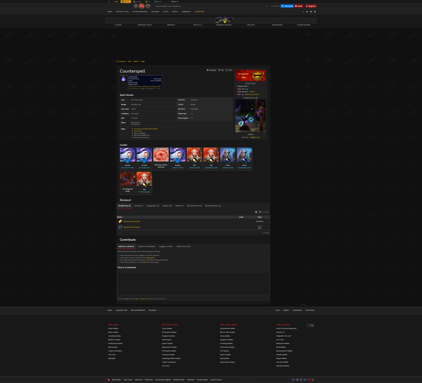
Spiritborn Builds (282, 366)
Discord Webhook (140, 12)
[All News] (109, 1)
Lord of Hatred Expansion (286, 328)
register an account (146, 299)
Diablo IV (176, 2)
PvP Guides (224, 351)
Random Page (178, 380)
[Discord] (293, 379)
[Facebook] (305, 379)
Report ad (303, 304)
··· (165, 2)
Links (230, 70)
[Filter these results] (260, 212)
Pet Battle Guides (169, 351)
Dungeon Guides (168, 336)
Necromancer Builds (284, 351)
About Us (138, 380)
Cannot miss (138, 131)
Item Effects (259, 221)
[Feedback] (311, 11)
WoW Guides (113, 325)
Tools (277, 310)
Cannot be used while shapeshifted (146, 129)
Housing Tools (121, 310)
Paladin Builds (281, 355)
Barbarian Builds (282, 343)
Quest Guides (167, 343)
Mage (143, 61)
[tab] (124, 205)
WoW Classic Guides (228, 325)
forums (144, 262)
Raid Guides (112, 347)
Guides (175, 12)
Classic (139, 2)
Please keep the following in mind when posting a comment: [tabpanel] (143, 275)
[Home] (119, 6)
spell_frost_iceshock (251, 94)
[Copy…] (256, 212)
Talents (259, 226)
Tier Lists (112, 355)
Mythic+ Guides (114, 340)
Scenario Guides (168, 355)
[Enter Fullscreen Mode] (303, 11)
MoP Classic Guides (170, 325)
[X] (297, 379)
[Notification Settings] (307, 11)
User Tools (128, 380)
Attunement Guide (227, 328)
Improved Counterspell (131, 221)
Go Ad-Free (199, 12)
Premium (190, 380)
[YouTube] (308, 379)
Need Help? (116, 380)
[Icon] (123, 78)
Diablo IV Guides (283, 325)
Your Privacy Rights (163, 380)
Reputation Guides (169, 347)
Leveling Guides (114, 336)
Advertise (149, 380)
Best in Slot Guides (227, 332)
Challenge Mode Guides (171, 358)
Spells (129, 61)
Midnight (111, 358)
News (110, 12)
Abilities (136, 61)
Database (155, 12)
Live (135, 6)
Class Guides (113, 328)
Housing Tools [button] (122, 12)
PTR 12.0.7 (148, 6)
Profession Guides (115, 343)
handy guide (150, 258)
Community (186, 12)
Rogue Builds (281, 358)
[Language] (314, 11)
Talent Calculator (115, 351)
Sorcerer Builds (282, 362)
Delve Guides (113, 332)
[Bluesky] (301, 379)
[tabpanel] (193, 222)
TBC (149, 2)
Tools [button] (165, 12)
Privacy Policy (202, 380)
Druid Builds (281, 347)
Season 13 (280, 332)
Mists (159, 2)
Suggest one (254, 137)
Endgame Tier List (283, 336)
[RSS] (312, 379)
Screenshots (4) (251, 97)
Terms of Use (216, 380)
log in (136, 299)
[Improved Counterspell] (120, 221)
